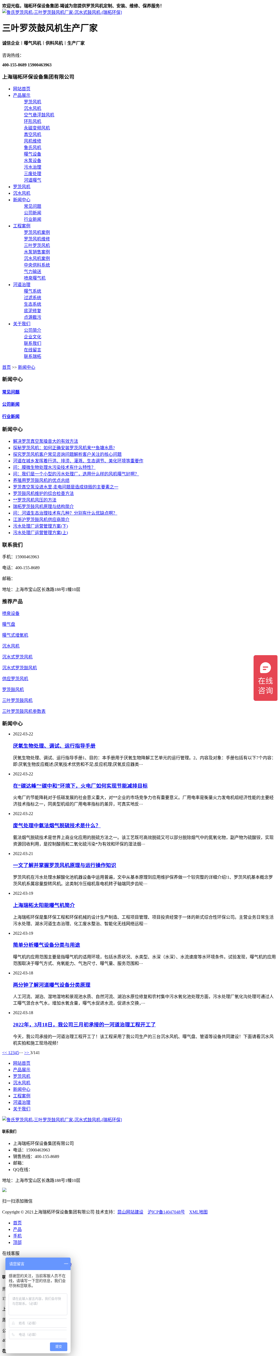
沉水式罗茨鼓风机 (19, 667)
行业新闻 (32, 219)
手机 (17, 1236)
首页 (6, 367)
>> (27, 1052)
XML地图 (198, 1212)
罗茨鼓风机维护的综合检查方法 (43, 493)
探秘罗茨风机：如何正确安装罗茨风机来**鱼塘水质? (64, 447)
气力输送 (32, 271)
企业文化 (32, 337)
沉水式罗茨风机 (17, 657)
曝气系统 (32, 291)
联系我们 (32, 343)
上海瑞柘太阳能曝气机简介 (44, 905)
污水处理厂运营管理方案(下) (40, 526)
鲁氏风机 (32, 147)
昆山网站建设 (130, 1212)
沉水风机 (32, 108)
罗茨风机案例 (37, 232)
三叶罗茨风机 (37, 245)
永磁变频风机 (37, 128)
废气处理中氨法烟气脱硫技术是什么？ (57, 825)
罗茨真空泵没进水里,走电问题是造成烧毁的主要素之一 (65, 487)
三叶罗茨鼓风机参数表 (24, 711)
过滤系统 (32, 297)
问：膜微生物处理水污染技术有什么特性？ (54, 467)
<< (5, 1052)
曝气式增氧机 (15, 635)
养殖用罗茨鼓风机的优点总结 (41, 480)
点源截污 (32, 317)
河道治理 (21, 284)
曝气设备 (32, 154)
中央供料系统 (37, 265)
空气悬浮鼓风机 (39, 115)
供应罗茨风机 (15, 678)
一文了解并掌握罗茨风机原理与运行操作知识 (64, 865)
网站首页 (21, 88)
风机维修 (32, 141)
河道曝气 (32, 180)
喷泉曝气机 (35, 278)
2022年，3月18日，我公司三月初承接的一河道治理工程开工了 (84, 1024)
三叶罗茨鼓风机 (17, 700)
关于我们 (21, 323)
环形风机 (32, 121)
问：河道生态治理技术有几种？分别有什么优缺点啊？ (65, 513)
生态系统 (32, 304)
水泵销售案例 (37, 252)
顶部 (17, 1242)
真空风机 (32, 134)
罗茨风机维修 (37, 239)
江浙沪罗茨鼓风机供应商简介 (41, 519)
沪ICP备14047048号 (166, 1212)
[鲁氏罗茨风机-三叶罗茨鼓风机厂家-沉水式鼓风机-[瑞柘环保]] (62, 12)
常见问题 (32, 206)
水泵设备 (32, 160)
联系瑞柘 (32, 356)
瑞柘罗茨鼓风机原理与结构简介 (43, 506)
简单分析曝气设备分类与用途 (46, 945)
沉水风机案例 (37, 258)
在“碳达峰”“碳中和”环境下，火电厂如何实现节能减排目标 (80, 786)
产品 (17, 1229)
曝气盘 (8, 624)
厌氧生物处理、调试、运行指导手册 (54, 746)
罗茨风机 (32, 102)
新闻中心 (21, 199)
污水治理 (32, 167)
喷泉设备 (11, 613)
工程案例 (21, 226)
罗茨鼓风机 (13, 689)
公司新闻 (32, 212)
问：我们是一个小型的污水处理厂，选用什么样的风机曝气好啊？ (76, 474)
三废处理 (32, 173)
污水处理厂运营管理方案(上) (40, 532)
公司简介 (32, 330)
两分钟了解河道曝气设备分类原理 (51, 985)
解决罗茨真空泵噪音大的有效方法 (45, 441)
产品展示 (21, 95)
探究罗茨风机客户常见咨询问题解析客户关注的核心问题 (67, 454)
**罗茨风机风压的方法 (34, 500)
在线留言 (32, 350)
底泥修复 (32, 310)
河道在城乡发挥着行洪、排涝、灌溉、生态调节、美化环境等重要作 (78, 461)
